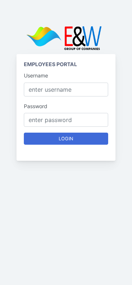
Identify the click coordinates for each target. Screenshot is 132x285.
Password (35, 106)
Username (36, 75)
